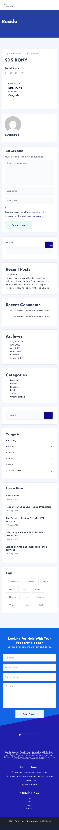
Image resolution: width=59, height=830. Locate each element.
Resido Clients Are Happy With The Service (27, 287)
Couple (45, 581)
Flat (25, 589)
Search (9, 242)
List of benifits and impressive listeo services (26, 548)
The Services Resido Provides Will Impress (27, 284)
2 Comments (31, 53)
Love (27, 597)
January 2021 (17, 358)
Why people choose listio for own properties (27, 281)
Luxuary (40, 597)
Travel (13, 393)
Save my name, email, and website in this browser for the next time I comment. (26, 214)
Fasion (13, 383)
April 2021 (15, 348)
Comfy (30, 581)
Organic (12, 605)
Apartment (14, 581)
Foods (37, 589)
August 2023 (16, 341)
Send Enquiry (30, 714)
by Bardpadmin (13, 53)
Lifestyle (14, 386)
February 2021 (17, 354)
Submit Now (18, 225)
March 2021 (16, 351)
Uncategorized (17, 396)
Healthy (12, 597)
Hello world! (11, 274)
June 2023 (15, 344)
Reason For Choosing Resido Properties (25, 277)
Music (13, 390)
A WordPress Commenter (23, 310)
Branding (14, 380)
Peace (27, 605)
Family (12, 589)
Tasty (41, 605)
